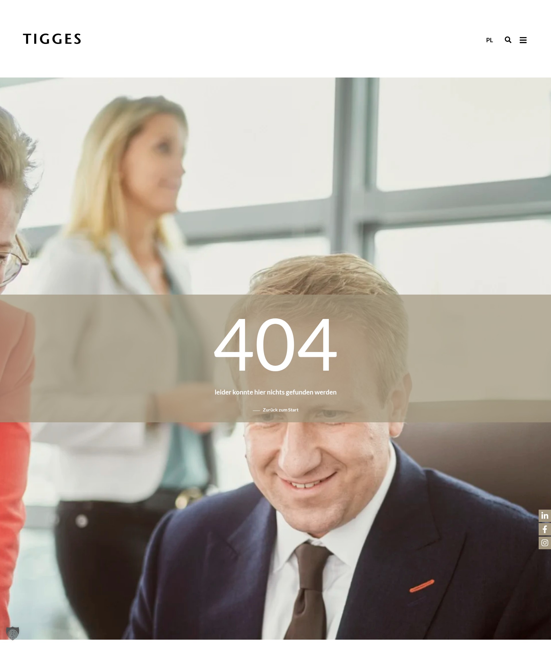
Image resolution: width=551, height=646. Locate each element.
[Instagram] (545, 543)
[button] (508, 40)
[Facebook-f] (545, 529)
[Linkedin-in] (545, 516)
